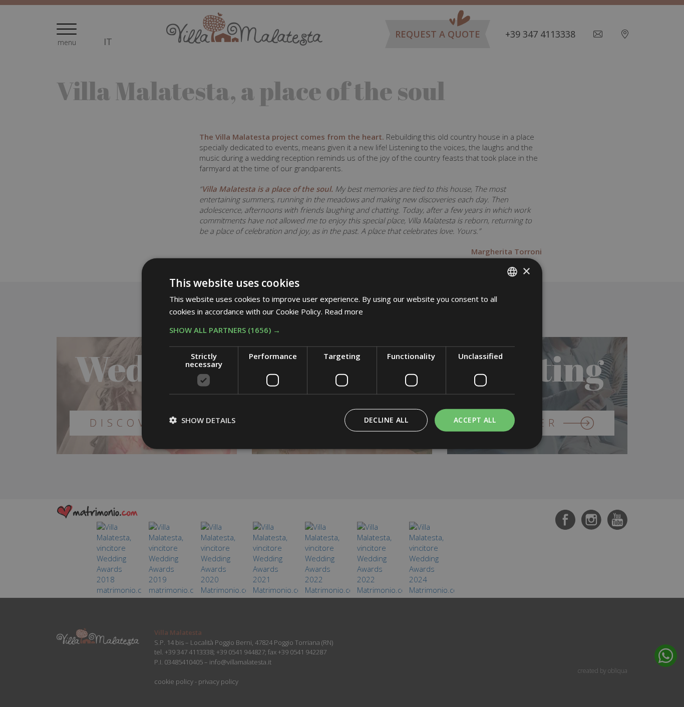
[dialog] (342, 353)
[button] (342, 329)
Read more (343, 311)
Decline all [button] (386, 420)
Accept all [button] (475, 420)
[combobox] (512, 272)
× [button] (526, 271)
